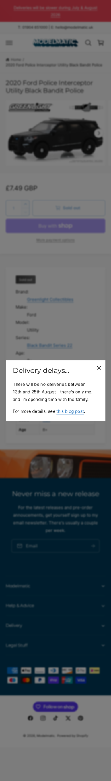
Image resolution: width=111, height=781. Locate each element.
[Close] (99, 367)
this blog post (70, 411)
